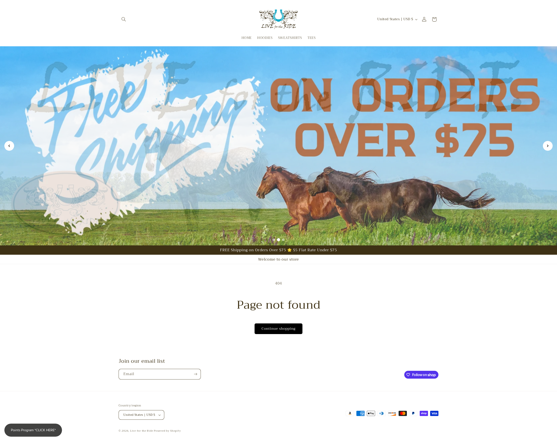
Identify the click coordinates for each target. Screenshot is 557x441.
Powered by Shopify (167, 431)
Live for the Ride (141, 431)
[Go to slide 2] (278, 239)
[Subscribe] (196, 374)
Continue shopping (279, 328)
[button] (124, 19)
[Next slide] (548, 146)
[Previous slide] (9, 146)
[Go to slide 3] (283, 239)
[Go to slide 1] (273, 239)
